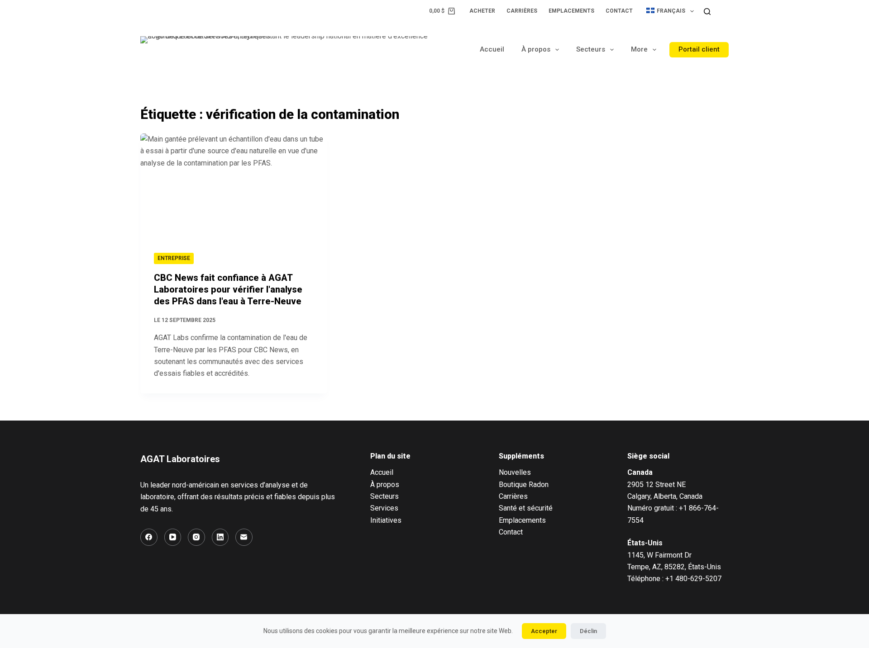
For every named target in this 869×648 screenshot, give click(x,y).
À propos (535, 49)
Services (384, 508)
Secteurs (590, 49)
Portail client (699, 49)
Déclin (588, 631)
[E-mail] (244, 537)
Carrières (521, 11)
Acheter (482, 11)
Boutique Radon (524, 484)
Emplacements (571, 11)
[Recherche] (707, 11)
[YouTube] (172, 537)
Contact (619, 11)
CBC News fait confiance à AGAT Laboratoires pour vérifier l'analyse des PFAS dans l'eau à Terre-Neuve (228, 289)
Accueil (492, 49)
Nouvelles (515, 472)
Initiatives (385, 520)
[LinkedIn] (220, 537)
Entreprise (174, 258)
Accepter (544, 631)
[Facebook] (149, 537)
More (639, 49)
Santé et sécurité (526, 508)
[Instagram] (196, 537)
